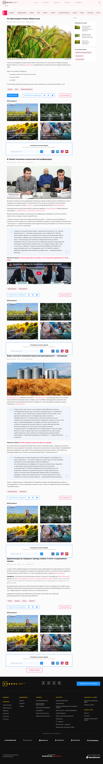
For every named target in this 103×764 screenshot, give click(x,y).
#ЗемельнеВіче (12, 288)
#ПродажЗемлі (23, 288)
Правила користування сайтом (91, 719)
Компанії (22, 703)
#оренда (17, 601)
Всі (4, 13)
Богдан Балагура (58, 205)
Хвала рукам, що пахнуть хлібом (65, 727)
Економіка (6, 716)
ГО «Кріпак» (30, 205)
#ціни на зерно (80, 59)
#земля (10, 601)
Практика (5, 710)
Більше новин (34, 670)
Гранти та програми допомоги (65, 716)
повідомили (29, 65)
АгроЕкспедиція (61, 713)
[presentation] (3, 13)
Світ (38, 13)
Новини (36, 2)
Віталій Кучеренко (13, 397)
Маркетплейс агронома (43, 716)
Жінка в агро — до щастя (63, 724)
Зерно (45, 13)
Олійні (53, 13)
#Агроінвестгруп (12, 491)
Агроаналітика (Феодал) (43, 707)
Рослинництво (7, 705)
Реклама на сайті (89, 705)
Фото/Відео (78, 2)
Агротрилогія (60, 703)
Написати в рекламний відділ (91, 701)
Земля (32, 13)
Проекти (67, 2)
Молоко (90, 13)
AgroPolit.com (21, 210)
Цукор (75, 13)
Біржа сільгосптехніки (42, 713)
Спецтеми (46, 2)
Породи (21, 706)
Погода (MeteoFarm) (42, 700)
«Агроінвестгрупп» (40, 397)
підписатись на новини (88, 683)
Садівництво (21, 13)
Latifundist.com (32, 210)
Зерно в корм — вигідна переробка (66, 710)
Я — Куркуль (59, 721)
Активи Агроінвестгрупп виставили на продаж (35, 442)
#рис (16, 89)
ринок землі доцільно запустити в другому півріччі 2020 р (33, 578)
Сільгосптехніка (63, 13)
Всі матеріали (65, 95)
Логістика (5, 719)
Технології (6, 713)
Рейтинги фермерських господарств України (66, 707)
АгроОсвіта (59, 719)
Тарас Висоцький (63, 576)
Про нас (86, 713)
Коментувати (12, 95)
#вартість (31, 601)
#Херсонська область (26, 89)
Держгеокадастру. (59, 573)
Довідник (57, 2)
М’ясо (82, 13)
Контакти (87, 716)
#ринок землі (79, 56)
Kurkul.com (40, 210)
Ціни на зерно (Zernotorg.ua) (40, 704)
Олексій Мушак (51, 208)
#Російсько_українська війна (83, 52)
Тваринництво (7, 708)
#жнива (10, 89)
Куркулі (21, 700)
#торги (24, 601)
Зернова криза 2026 (62, 700)
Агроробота (39, 710)
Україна (11, 13)
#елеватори (23, 491)
